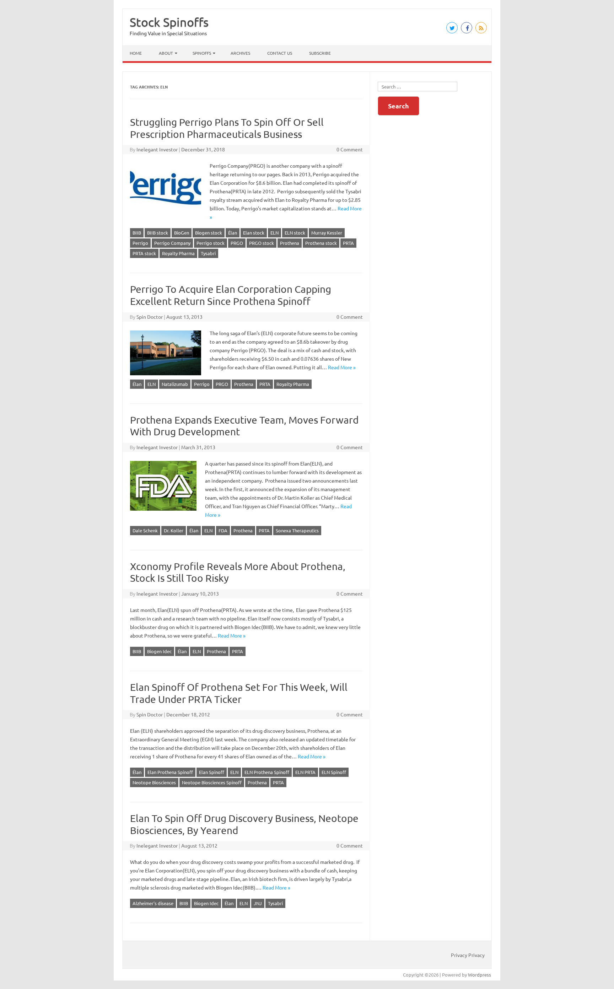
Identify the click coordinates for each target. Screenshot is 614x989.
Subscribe (320, 53)
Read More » (342, 367)
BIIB (137, 233)
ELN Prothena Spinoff (266, 772)
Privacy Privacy (468, 955)
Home (136, 53)
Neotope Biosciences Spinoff (212, 782)
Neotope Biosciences (154, 782)
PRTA (348, 243)
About (166, 53)
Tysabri (208, 253)
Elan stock (253, 233)
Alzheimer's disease (153, 903)
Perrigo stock (210, 243)
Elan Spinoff (211, 772)
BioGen (181, 233)
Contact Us (279, 53)
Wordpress (479, 975)
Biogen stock (208, 233)
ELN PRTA (305, 772)
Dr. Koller (173, 530)
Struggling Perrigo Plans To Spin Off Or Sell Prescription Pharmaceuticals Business (227, 128)
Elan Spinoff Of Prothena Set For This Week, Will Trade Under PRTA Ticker (239, 693)
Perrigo (140, 243)
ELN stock (295, 233)
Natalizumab (175, 384)
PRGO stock (261, 243)
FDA (223, 530)
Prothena (289, 243)
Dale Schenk (145, 530)
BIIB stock (157, 233)
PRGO (237, 243)
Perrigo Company (172, 243)
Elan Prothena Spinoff (170, 772)
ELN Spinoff (334, 772)
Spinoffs (202, 53)
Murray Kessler (326, 233)
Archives (240, 53)
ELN (274, 233)
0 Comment (349, 149)
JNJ (258, 903)
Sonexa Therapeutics (297, 530)
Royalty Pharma (178, 253)
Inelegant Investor (157, 149)
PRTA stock (144, 253)
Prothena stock (321, 243)
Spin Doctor (149, 316)
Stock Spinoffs (169, 22)
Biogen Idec (159, 651)
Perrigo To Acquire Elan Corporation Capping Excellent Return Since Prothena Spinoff (230, 295)
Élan (232, 233)
